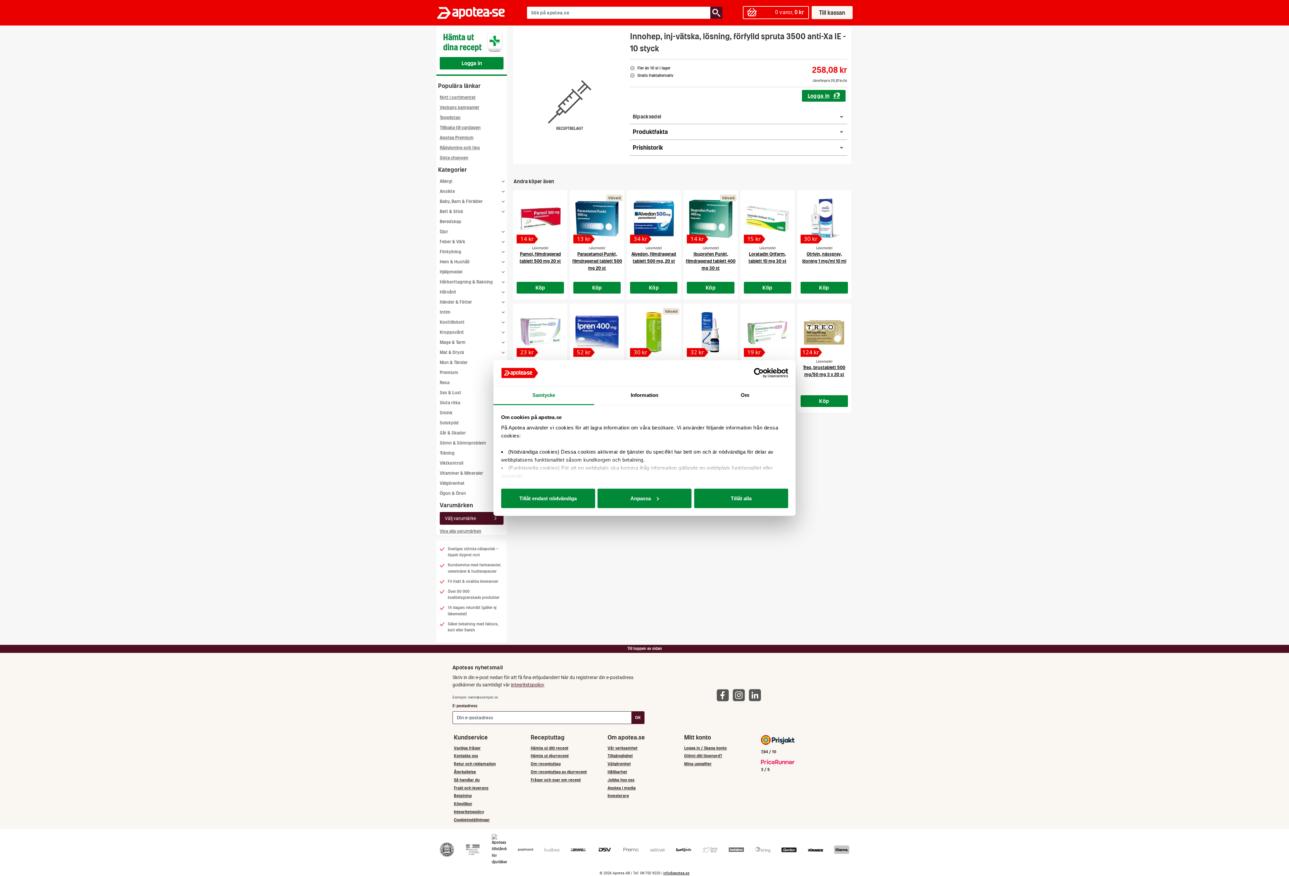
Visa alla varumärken (460, 531)
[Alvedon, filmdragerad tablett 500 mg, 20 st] (654, 219)
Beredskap (450, 221)
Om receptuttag (546, 763)
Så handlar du (467, 779)
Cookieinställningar (472, 819)
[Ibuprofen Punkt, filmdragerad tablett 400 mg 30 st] (710, 219)
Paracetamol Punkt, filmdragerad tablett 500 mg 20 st (597, 261)
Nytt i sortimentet (458, 97)
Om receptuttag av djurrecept (559, 771)
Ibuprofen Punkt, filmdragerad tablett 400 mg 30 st (710, 261)
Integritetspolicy (469, 811)
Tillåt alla (741, 498)
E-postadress (464, 705)
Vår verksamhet (622, 748)
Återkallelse (465, 771)
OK (638, 717)
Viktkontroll (451, 463)
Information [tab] (644, 395)
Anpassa (640, 498)
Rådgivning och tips (460, 148)
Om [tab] (745, 395)
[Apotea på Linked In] (757, 695)
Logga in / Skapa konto (705, 748)
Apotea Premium (457, 138)
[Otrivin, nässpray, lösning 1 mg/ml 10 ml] (824, 219)
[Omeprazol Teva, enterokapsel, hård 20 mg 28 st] (540, 332)
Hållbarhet (617, 771)
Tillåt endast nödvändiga (548, 498)
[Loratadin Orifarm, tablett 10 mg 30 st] (768, 219)
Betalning (463, 795)
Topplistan (450, 117)
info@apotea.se (676, 873)
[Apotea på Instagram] (740, 695)
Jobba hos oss (621, 779)
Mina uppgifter (698, 763)
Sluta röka (450, 403)
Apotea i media (622, 787)
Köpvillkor (463, 803)
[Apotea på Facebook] (724, 695)
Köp (540, 287)
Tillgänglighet (620, 755)
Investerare (618, 795)
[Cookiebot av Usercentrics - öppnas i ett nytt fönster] (758, 373)
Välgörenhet (452, 483)
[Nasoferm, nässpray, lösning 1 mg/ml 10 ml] (654, 332)
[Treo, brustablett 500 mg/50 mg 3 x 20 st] (824, 332)
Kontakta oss (466, 755)
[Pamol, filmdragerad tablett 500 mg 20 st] (540, 219)
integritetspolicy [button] (527, 684)
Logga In (819, 95)
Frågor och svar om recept (556, 779)
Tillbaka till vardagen (460, 128)
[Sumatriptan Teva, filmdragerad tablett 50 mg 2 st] (768, 332)
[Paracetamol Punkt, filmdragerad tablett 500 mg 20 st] (597, 219)
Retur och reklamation (475, 763)
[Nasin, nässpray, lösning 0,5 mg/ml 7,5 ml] (710, 332)
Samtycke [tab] (544, 395)
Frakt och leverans (471, 787)
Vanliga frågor (467, 748)
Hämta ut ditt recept (549, 748)
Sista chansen (454, 158)
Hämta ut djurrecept (550, 755)
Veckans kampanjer (459, 107)
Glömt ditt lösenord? (703, 755)
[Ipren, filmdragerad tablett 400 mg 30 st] (597, 332)
